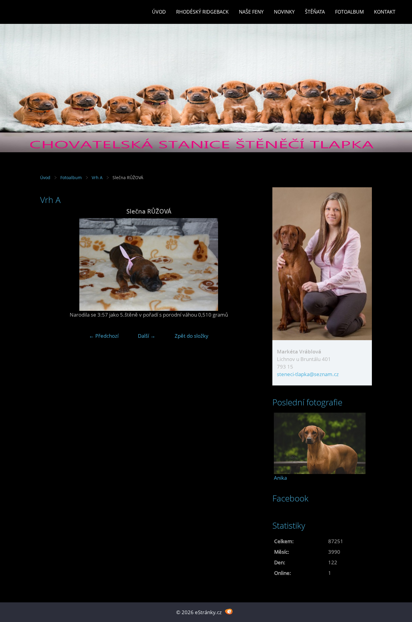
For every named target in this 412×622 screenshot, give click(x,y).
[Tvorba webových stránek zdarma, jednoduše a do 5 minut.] (229, 611)
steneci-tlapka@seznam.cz (308, 374)
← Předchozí (104, 335)
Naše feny (251, 11)
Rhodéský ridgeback (202, 11)
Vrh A (97, 177)
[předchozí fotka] (50, 264)
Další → (146, 335)
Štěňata (315, 11)
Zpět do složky (191, 335)
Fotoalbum (349, 11)
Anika (280, 477)
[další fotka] (247, 264)
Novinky (284, 11)
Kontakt (384, 11)
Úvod (159, 11)
